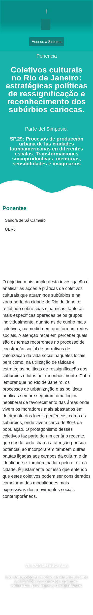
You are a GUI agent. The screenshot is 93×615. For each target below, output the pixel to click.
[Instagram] (46, 543)
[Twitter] (61, 543)
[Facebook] (32, 543)
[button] (45, 24)
